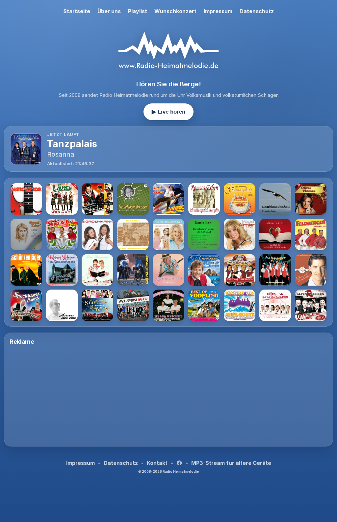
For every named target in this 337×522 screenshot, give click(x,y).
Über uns (109, 11)
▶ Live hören (168, 112)
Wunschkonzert (175, 11)
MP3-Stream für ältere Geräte (231, 463)
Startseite (76, 11)
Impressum (218, 11)
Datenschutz (257, 11)
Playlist (137, 11)
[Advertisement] (168, 395)
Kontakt (157, 463)
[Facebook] (179, 463)
